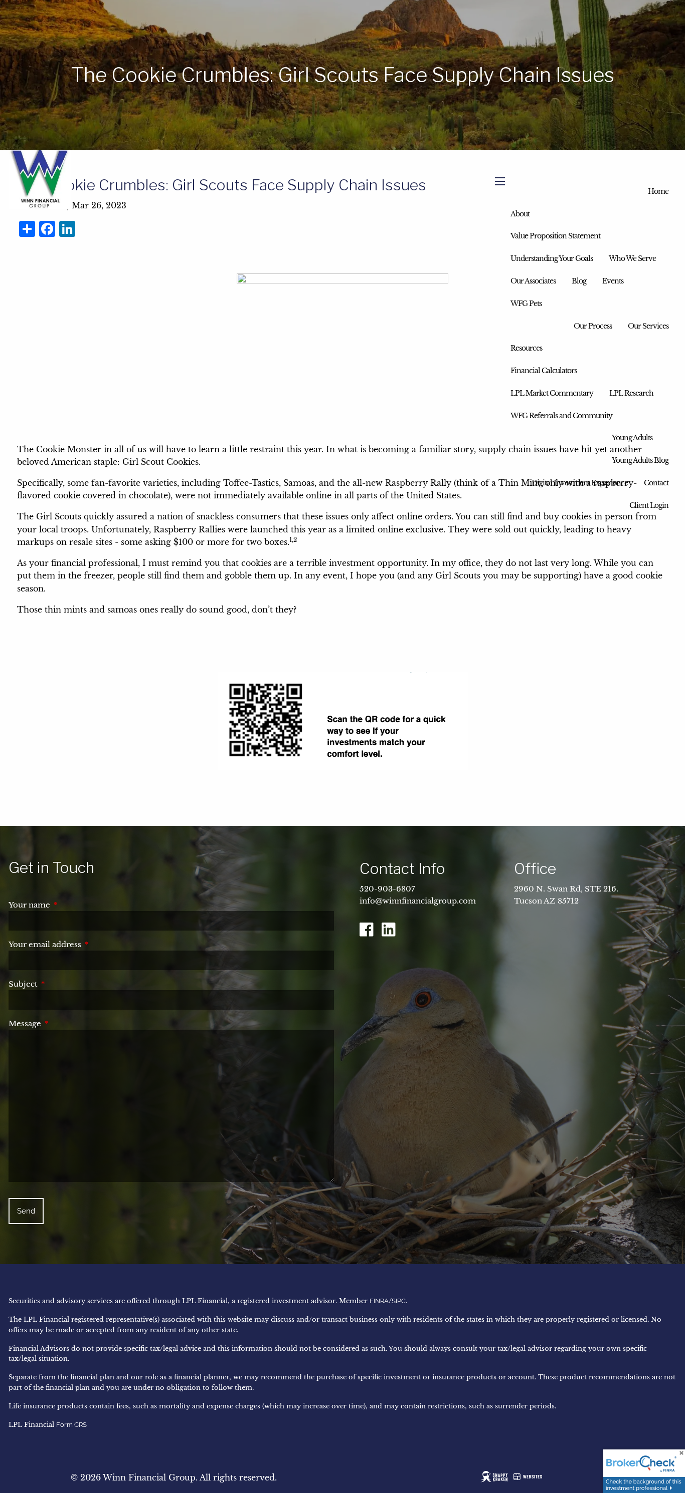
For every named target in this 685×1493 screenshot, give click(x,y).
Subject (65, 984)
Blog (579, 280)
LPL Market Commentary (551, 393)
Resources (526, 348)
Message (67, 1023)
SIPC (399, 1301)
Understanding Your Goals (551, 258)
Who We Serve (632, 258)
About (520, 213)
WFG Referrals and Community (561, 415)
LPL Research (631, 393)
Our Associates (533, 280)
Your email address (87, 944)
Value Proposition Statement (555, 235)
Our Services (648, 326)
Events (612, 280)
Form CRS (71, 1424)
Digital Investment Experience (580, 482)
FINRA (379, 1301)
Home (658, 191)
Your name (71, 905)
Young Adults (632, 437)
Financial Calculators (543, 370)
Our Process (593, 326)
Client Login (648, 505)
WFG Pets (526, 303)
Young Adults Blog (640, 460)
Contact (656, 482)
